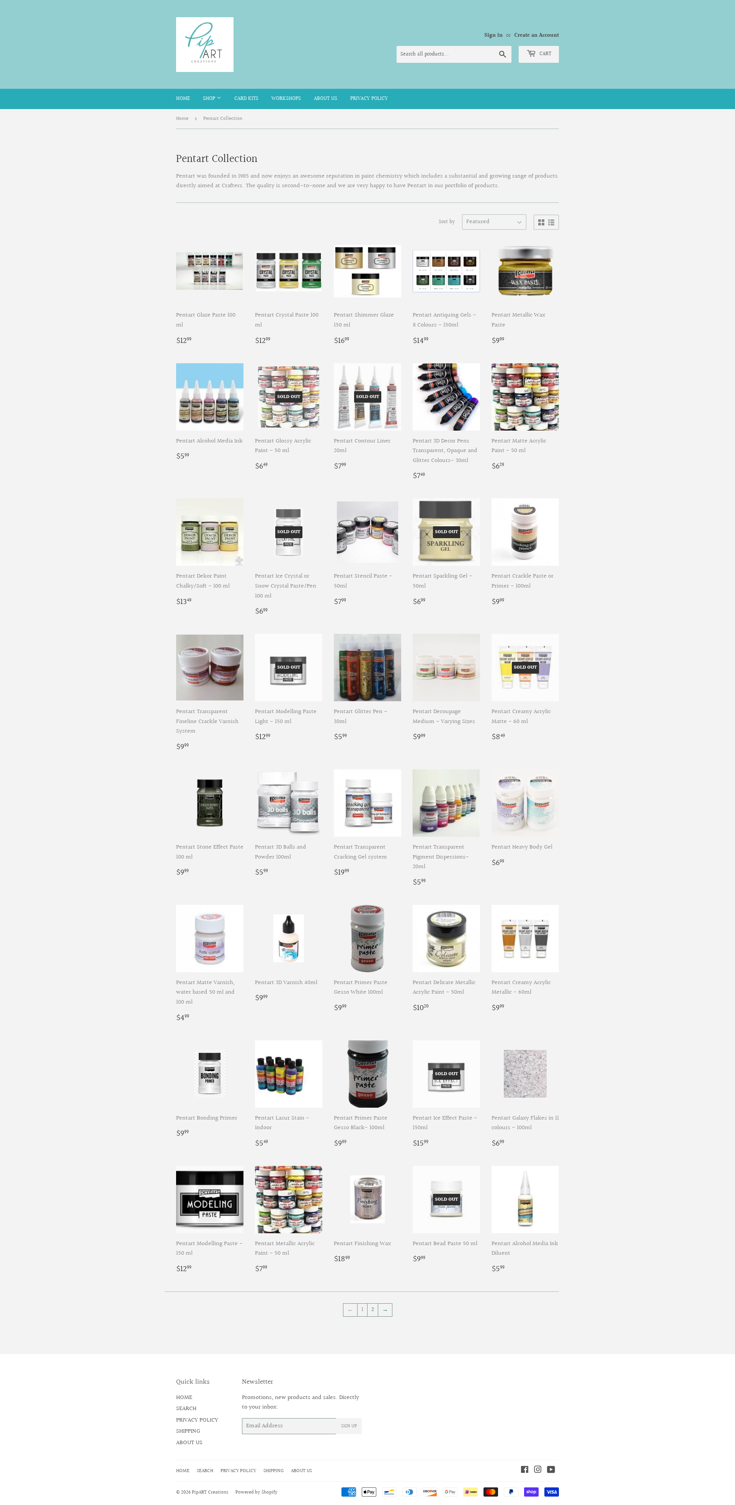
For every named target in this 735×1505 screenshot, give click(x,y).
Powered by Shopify (256, 1492)
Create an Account (536, 35)
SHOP (210, 99)
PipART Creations (210, 1492)
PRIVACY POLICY (369, 99)
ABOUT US (325, 99)
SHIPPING (188, 1431)
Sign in (493, 35)
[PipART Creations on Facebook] (525, 1471)
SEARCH (186, 1409)
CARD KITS (246, 99)
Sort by (447, 222)
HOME (183, 99)
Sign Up (349, 1426)
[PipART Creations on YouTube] (551, 1471)
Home (182, 118)
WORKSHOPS (286, 99)
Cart (544, 54)
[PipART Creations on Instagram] (538, 1471)
